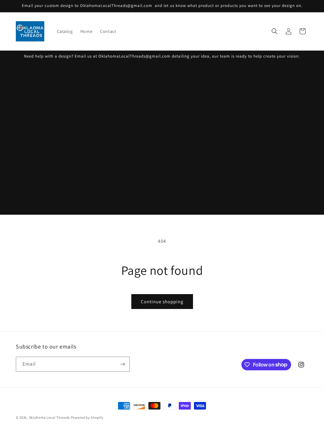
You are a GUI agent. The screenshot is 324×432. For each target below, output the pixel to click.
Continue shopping (162, 302)
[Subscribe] (122, 364)
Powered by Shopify (87, 417)
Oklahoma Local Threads (49, 417)
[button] (275, 31)
